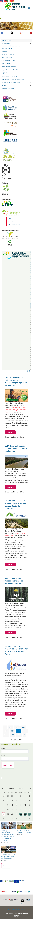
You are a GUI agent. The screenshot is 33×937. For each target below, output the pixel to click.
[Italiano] (8, 1)
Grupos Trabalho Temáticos (8, 66)
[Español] (13, 1)
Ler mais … (10, 432)
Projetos (10, 221)
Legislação (5, 51)
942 (25, 731)
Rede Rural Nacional (6, 40)
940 (12, 731)
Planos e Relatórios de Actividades (11, 46)
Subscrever (7, 765)
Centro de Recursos (6, 63)
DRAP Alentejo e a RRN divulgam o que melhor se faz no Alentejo (8, 856)
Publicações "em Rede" (7, 54)
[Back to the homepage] (15, 7)
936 (10, 727)
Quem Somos (6, 43)
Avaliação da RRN (7, 48)
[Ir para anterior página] (5, 727)
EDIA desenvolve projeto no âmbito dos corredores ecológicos (16, 448)
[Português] (11, 1)
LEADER (3, 85)
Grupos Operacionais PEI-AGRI (9, 69)
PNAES (10, 218)
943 (5, 735)
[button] (29, 7)
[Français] (3, 1)
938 (23, 727)
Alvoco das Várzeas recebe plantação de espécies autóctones (14, 581)
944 (12, 735)
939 (5, 731)
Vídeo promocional (14, 225)
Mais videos (5, 865)
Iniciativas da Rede (6, 57)
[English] (1, 1)
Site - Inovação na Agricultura (9, 60)
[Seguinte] (29, 371)
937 (16, 727)
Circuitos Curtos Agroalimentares (10, 82)
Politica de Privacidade (16, 909)
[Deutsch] (6, 1)
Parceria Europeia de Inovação (9, 76)
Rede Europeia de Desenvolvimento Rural (12, 79)
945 (19, 735)
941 (18, 731)
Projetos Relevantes (7, 73)
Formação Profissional (7, 88)
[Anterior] (27, 371)
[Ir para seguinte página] (24, 735)
